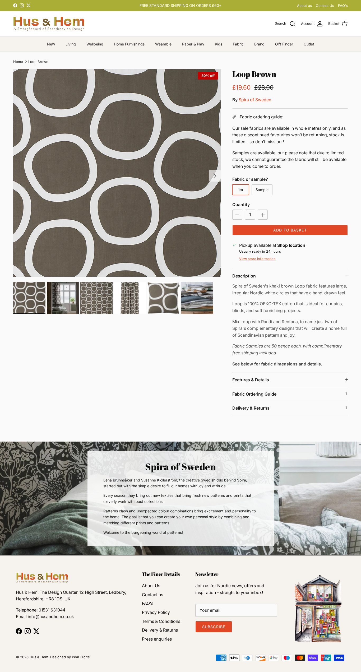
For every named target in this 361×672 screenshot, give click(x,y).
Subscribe (213, 626)
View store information (257, 259)
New (51, 44)
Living (71, 44)
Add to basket (290, 230)
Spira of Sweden (255, 99)
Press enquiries (157, 639)
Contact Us (325, 5)
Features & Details (250, 379)
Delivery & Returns (251, 408)
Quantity (241, 204)
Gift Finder (284, 44)
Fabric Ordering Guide (254, 394)
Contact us (152, 594)
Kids (218, 44)
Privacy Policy (156, 612)
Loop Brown (38, 61)
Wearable (163, 44)
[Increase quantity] (263, 215)
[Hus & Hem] (49, 23)
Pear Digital (81, 657)
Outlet (309, 44)
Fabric (238, 44)
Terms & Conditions (161, 621)
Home (18, 61)
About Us (151, 585)
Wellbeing (94, 44)
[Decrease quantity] (237, 215)
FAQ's (343, 5)
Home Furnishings (129, 44)
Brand (259, 44)
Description (244, 276)
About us (304, 5)
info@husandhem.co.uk (51, 616)
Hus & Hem (39, 657)
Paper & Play (193, 44)
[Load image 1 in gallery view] (117, 173)
